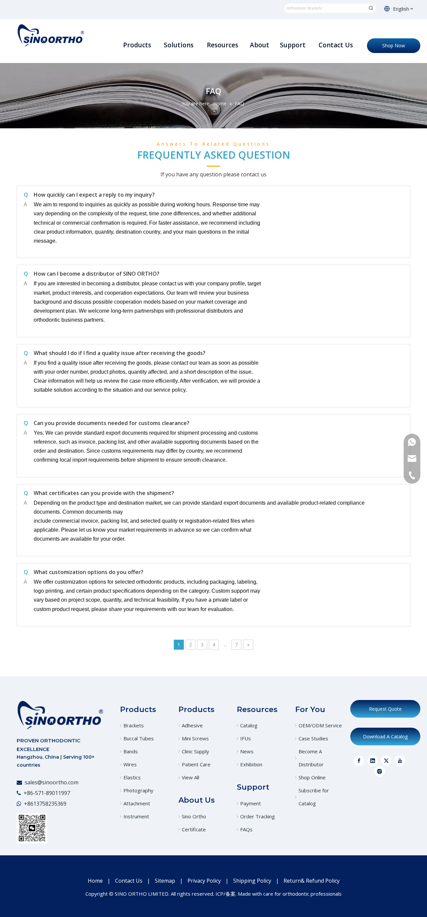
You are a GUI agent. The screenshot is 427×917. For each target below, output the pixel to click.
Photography (138, 790)
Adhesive (192, 725)
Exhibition (251, 764)
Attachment (136, 803)
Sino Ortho (194, 816)
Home (95, 880)
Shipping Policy (252, 880)
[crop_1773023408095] (60, 715)
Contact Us (128, 880)
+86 (28, 803)
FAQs (246, 829)
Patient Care (196, 764)
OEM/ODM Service (320, 725)
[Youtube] (400, 760)
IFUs (245, 738)
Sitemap (165, 880)
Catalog (249, 725)
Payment (250, 803)
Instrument (136, 816)
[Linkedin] (372, 760)
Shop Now (393, 45)
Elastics (132, 777)
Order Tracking (257, 816)
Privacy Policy (204, 880)
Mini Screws (195, 738)
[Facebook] (359, 760)
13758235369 (49, 803)
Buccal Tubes (138, 738)
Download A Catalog (385, 736)
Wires (130, 764)
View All (190, 777)
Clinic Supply (195, 751)
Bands (130, 751)
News (247, 751)
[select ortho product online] (330, 8)
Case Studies (313, 738)
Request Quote (385, 709)
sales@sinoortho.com (51, 782)
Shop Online (312, 777)
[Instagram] (379, 771)
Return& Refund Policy (312, 880)
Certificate (194, 829)
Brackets (133, 725)
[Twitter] (386, 760)
